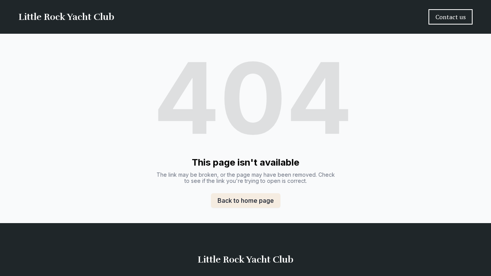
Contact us (450, 17)
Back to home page (245, 200)
